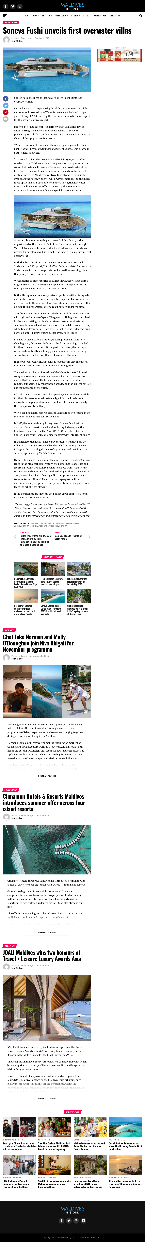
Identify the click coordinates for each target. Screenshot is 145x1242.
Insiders (74, 15)
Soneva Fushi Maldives (68, 524)
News (35, 15)
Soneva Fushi (48, 524)
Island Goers (60, 15)
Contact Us (115, 15)
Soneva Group (22, 526)
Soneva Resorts (39, 526)
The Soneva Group (58, 526)
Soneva (35, 524)
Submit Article (99, 15)
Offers (86, 15)
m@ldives (19, 41)
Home (27, 15)
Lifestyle (46, 15)
